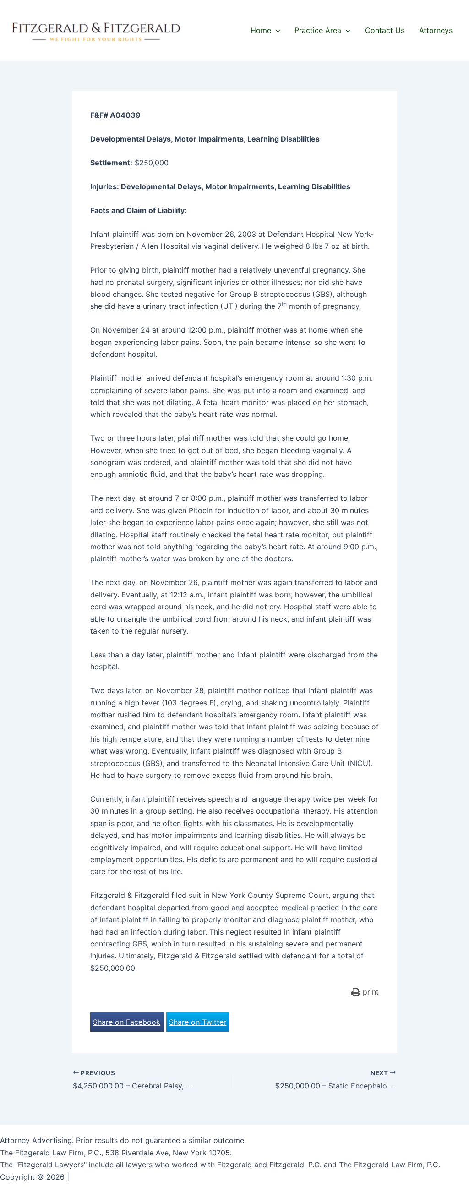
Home (261, 30)
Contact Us (384, 30)
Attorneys (436, 30)
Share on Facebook (126, 1022)
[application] (275, 30)
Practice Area (317, 30)
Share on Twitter (197, 1022)
